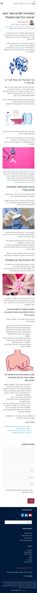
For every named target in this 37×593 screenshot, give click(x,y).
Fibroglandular (19, 48)
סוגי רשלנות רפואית (26, 535)
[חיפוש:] (18, 522)
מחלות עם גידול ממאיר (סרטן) (12, 26)
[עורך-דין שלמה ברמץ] (33, 3)
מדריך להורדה (28, 554)
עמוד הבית (31, 26)
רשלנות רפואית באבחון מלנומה (21, 433)
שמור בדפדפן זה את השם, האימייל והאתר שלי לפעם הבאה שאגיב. (19, 491)
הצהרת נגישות (28, 562)
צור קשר (29, 560)
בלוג (31, 556)
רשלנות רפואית (24, 26)
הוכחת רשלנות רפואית (26, 540)
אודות (30, 558)
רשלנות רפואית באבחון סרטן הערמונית (18, 430)
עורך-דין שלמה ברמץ (22, 3)
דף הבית (29, 550)
